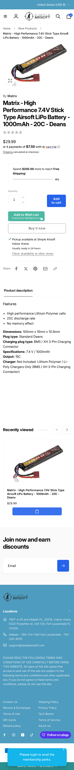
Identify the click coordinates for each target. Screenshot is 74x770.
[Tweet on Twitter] (26, 269)
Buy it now (37, 228)
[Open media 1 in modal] (37, 65)
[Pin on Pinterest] (35, 269)
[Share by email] (45, 268)
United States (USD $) (51, 4)
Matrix (10, 96)
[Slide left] (56, 430)
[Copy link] (55, 269)
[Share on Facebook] (16, 269)
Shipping (8, 152)
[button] (37, 766)
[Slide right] (67, 430)
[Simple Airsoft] (15, 601)
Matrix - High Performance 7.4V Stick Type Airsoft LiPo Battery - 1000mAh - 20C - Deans (35, 493)
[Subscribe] (63, 566)
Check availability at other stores (32, 253)
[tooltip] (41, 218)
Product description (18, 290)
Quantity (13, 191)
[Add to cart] (37, 511)
